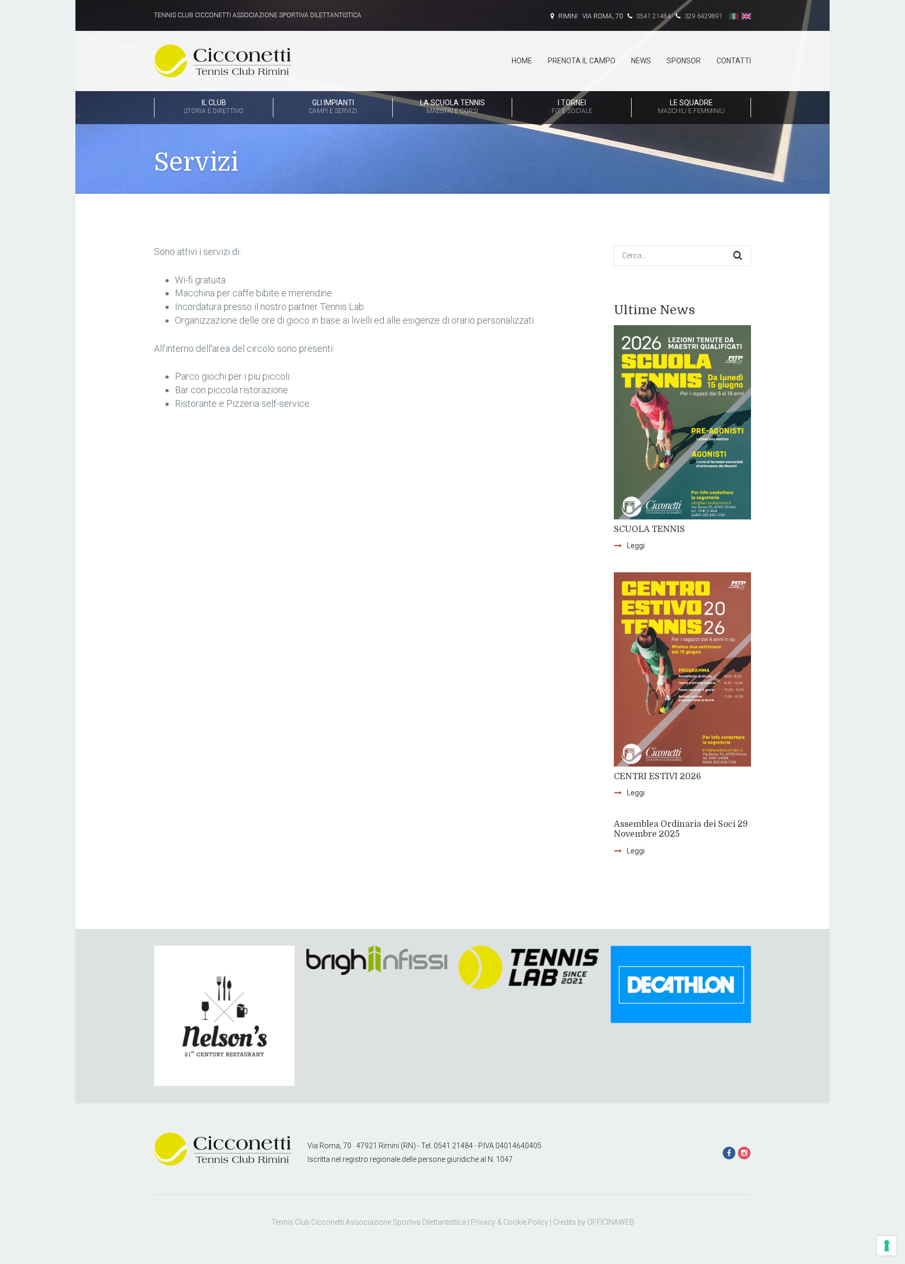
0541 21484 (653, 16)
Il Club (214, 106)
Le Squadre (691, 106)
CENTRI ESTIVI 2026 (657, 776)
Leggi (636, 545)
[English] (746, 16)
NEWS (641, 61)
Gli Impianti (332, 106)
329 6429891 (703, 16)
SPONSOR (684, 61)
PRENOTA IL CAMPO (581, 61)
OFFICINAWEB (610, 1222)
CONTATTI (733, 61)
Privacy (483, 1222)
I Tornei (571, 106)
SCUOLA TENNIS (649, 529)
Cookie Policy (525, 1222)
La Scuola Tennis (452, 106)
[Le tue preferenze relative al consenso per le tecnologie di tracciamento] (887, 1246)
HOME (522, 61)
